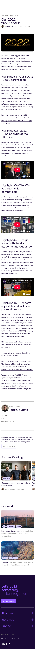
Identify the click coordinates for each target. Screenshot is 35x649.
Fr (33, 638)
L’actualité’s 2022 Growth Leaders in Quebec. (17, 369)
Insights (4, 15)
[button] (33, 457)
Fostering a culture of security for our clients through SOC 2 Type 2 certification (16, 120)
